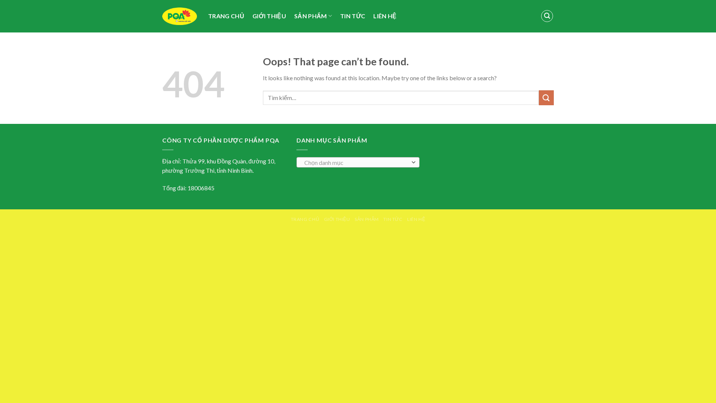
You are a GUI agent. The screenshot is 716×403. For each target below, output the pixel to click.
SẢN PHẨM (310, 15)
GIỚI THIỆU (269, 15)
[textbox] (356, 162)
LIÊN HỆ (384, 15)
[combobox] (358, 162)
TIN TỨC (352, 15)
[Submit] (546, 97)
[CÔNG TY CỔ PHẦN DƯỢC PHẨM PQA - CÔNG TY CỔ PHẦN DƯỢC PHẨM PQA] (179, 16)
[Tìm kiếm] (547, 16)
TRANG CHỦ (226, 15)
